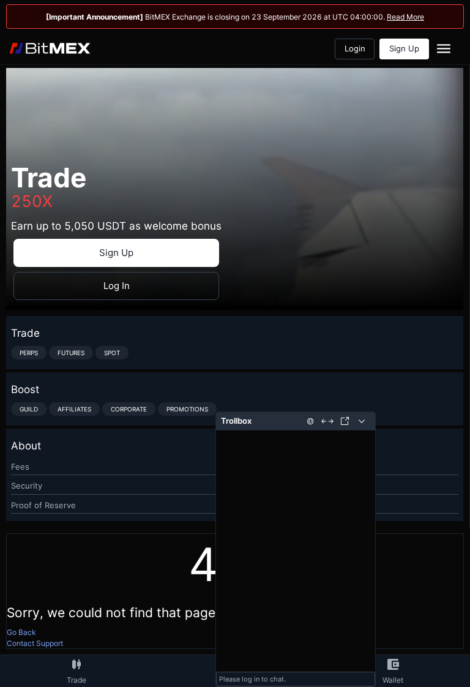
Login (355, 48)
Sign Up (404, 48)
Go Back (21, 632)
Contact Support (35, 643)
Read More (405, 16)
